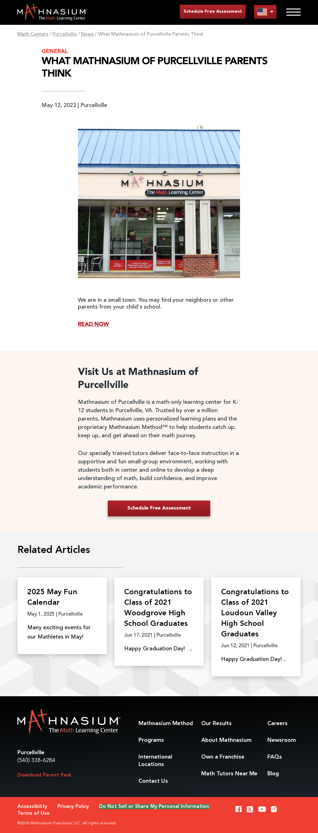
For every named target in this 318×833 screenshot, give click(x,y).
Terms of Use (33, 813)
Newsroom (281, 740)
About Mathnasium (226, 740)
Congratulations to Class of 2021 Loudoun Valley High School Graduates (255, 613)
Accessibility (32, 806)
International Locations (155, 760)
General (55, 51)
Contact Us (153, 781)
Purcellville (64, 34)
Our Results (216, 723)
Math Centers (32, 34)
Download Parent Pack (44, 775)
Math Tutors (229, 774)
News (88, 34)
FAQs (274, 757)
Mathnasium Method (166, 723)
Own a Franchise (222, 757)
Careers (277, 723)
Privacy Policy (73, 806)
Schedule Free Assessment (213, 11)
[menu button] (265, 11)
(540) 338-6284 (36, 760)
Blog (273, 774)
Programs (151, 740)
